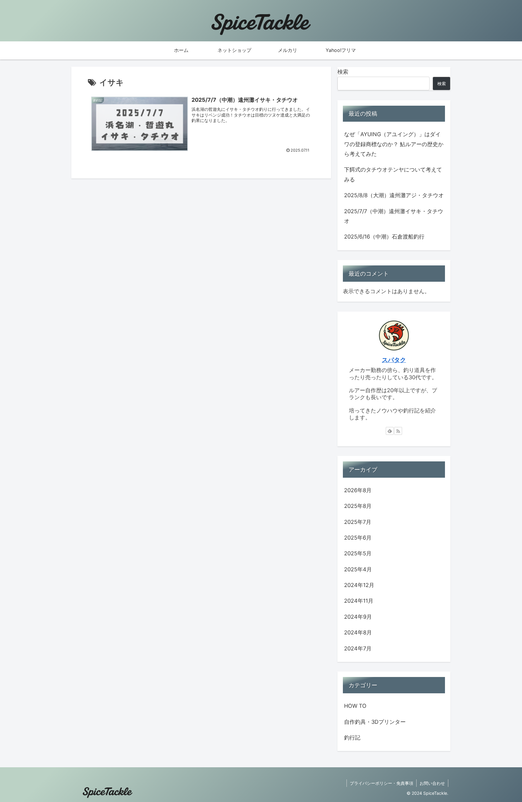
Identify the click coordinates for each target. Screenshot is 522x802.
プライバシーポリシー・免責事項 (381, 783)
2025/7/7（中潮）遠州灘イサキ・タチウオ (393, 216)
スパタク (394, 360)
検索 (342, 72)
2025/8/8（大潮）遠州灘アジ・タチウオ (394, 195)
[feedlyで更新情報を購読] (390, 431)
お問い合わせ (432, 783)
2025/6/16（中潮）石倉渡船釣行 (384, 236)
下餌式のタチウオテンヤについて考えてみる (393, 174)
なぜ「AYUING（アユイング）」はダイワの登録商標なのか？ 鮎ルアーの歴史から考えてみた (393, 144)
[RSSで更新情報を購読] (398, 431)
